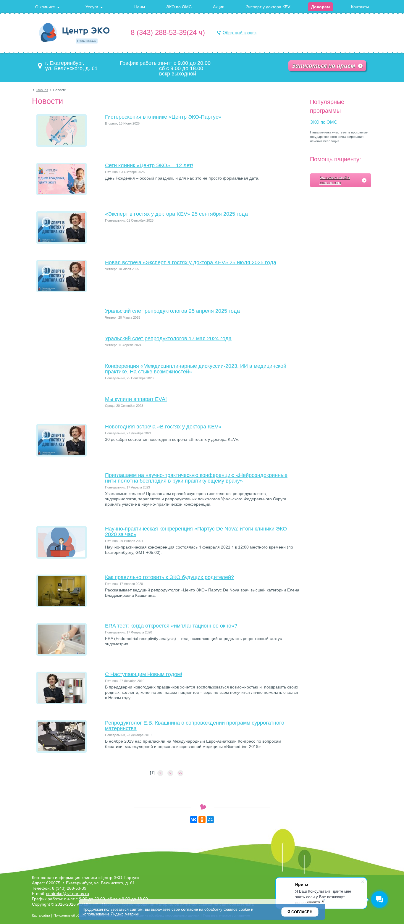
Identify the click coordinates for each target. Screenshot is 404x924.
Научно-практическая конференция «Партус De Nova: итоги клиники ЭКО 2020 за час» (196, 531)
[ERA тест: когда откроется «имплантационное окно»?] (61, 654)
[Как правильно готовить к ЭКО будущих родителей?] (61, 605)
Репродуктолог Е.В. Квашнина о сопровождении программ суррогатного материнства (194, 725)
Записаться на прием (323, 66)
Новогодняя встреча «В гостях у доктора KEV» (163, 427)
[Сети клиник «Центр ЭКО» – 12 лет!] (61, 193)
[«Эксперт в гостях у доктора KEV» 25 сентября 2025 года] (61, 242)
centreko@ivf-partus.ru (67, 893)
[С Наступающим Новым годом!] (61, 702)
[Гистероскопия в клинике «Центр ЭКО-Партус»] (61, 145)
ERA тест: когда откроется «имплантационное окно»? (171, 626)
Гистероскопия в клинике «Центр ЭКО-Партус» (163, 117)
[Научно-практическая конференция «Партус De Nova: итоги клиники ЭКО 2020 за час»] (61, 557)
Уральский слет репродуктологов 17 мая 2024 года (168, 338)
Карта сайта (41, 915)
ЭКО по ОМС (323, 122)
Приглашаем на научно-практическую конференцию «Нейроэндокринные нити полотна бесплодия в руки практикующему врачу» (196, 478)
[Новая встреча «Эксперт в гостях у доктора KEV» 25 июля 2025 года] (61, 290)
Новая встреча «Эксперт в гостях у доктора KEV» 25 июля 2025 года (190, 262)
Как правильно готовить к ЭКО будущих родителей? (169, 577)
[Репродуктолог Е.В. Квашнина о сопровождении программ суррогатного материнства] (61, 751)
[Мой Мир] (210, 819)
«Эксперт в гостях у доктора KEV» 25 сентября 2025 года (176, 214)
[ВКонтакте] (193, 819)
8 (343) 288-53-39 (159, 32)
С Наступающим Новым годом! (143, 674)
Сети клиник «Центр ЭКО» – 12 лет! (149, 165)
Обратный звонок (239, 32)
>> (180, 773)
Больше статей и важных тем (334, 180)
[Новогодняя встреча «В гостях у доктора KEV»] (61, 455)
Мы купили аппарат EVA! (136, 399)
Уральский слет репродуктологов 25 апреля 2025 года (172, 311)
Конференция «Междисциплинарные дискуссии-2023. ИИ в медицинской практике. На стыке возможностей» (195, 369)
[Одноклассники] (202, 819)
